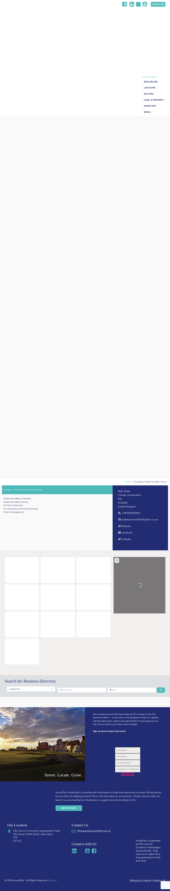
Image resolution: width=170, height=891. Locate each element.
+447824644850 (131, 513)
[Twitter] (138, 4)
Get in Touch (68, 808)
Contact (152, 77)
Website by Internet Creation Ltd (147, 880)
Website (126, 526)
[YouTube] (144, 4)
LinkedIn (126, 539)
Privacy (53, 880)
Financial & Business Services (28, 489)
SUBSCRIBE (127, 774)
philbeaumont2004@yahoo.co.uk (140, 519)
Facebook (127, 532)
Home (146, 77)
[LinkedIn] (124, 4)
